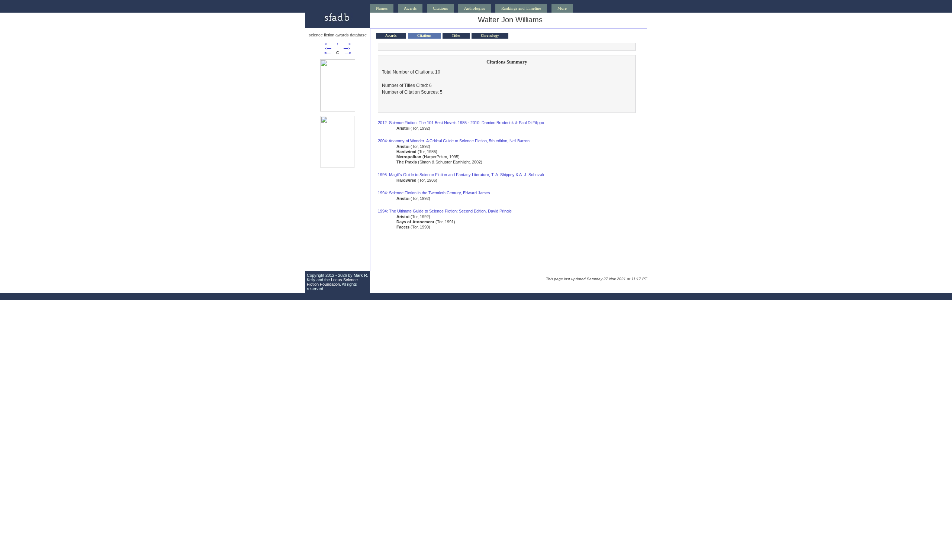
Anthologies (474, 8)
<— (328, 44)
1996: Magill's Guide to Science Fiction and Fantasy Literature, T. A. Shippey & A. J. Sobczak (461, 174)
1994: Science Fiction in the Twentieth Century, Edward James (434, 193)
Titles (456, 36)
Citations (440, 8)
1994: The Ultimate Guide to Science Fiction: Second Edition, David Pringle (445, 211)
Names (381, 8)
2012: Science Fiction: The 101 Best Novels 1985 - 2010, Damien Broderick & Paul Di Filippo (461, 122)
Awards (410, 8)
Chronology (490, 36)
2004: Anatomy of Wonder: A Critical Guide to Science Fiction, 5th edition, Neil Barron (454, 141)
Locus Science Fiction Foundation (332, 282)
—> (347, 44)
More (562, 8)
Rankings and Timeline (521, 8)
